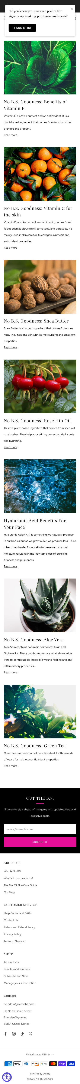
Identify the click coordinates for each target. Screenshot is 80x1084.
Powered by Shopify (40, 1073)
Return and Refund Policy (19, 927)
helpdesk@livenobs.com (19, 1004)
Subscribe (40, 841)
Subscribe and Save (16, 976)
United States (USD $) (37, 1054)
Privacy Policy (12, 934)
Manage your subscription (20, 983)
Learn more (22, 28)
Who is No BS (12, 871)
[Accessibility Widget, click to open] (7, 1077)
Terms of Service (14, 941)
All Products (11, 962)
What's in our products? (18, 878)
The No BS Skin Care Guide (20, 885)
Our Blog (9, 892)
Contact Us (11, 920)
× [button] (72, 8)
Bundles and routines (17, 969)
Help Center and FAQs (18, 913)
